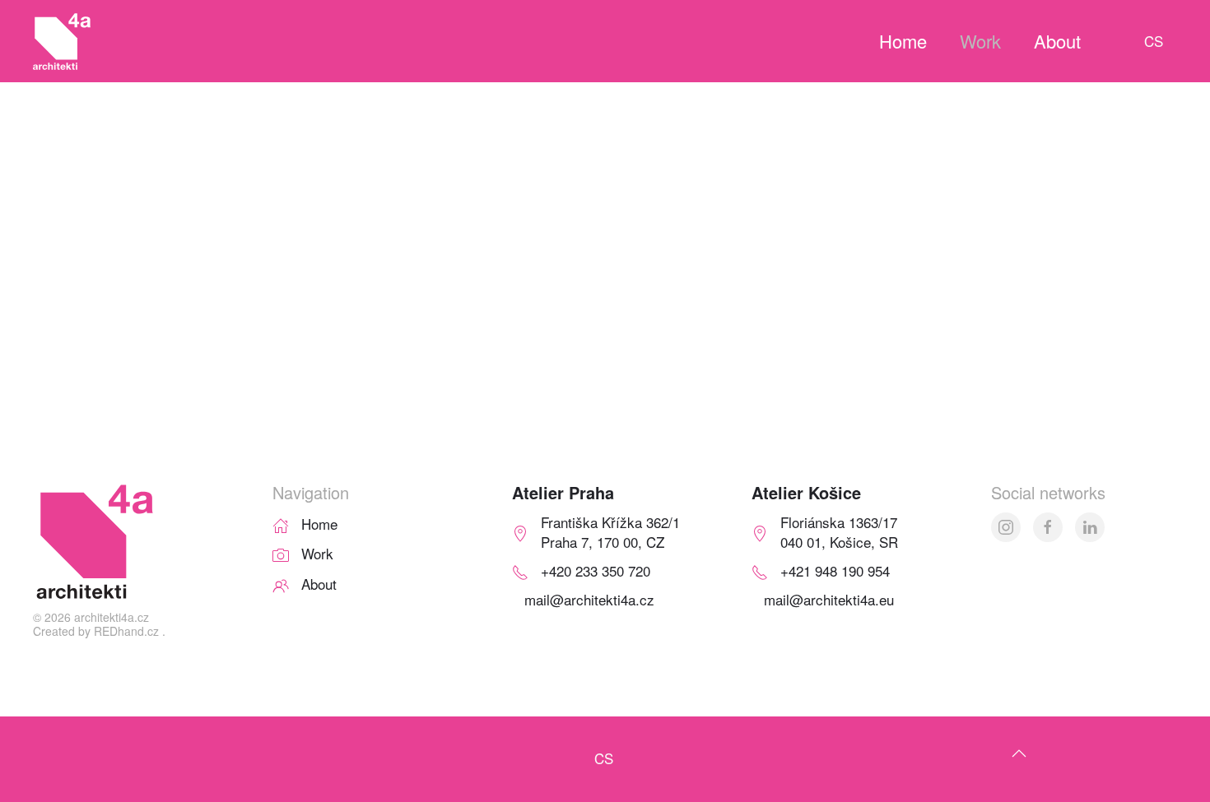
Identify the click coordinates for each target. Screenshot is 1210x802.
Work (980, 40)
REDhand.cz (126, 631)
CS (1153, 40)
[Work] (280, 553)
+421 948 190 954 (835, 570)
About (1057, 40)
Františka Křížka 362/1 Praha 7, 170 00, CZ (610, 532)
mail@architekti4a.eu (829, 599)
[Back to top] (1019, 753)
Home (903, 40)
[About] (280, 583)
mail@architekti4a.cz (589, 599)
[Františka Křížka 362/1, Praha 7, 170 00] (520, 531)
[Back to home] (62, 41)
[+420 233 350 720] (520, 570)
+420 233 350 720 (595, 570)
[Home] (280, 522)
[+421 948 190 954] (760, 570)
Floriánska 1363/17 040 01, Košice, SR (839, 532)
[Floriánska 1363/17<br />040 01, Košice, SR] (760, 531)
